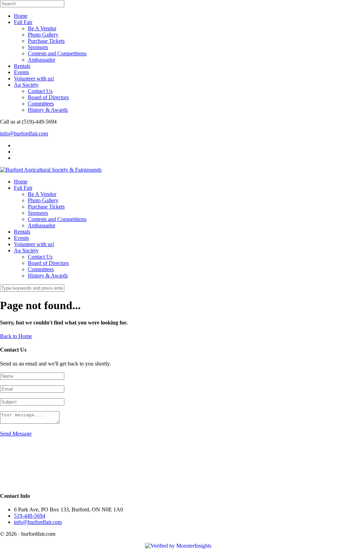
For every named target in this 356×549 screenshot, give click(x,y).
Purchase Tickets (46, 41)
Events (21, 72)
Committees (41, 104)
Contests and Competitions (57, 53)
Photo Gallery (43, 35)
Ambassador (41, 60)
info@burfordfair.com (24, 133)
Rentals (22, 66)
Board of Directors (48, 97)
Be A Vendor (42, 28)
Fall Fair (23, 22)
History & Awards (48, 110)
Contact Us (40, 91)
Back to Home (16, 336)
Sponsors (38, 47)
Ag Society (26, 85)
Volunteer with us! (34, 78)
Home (20, 16)
